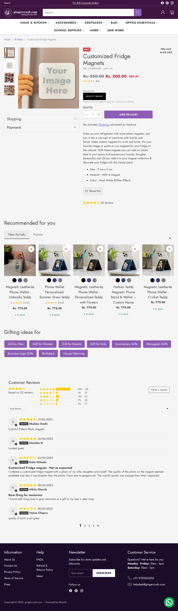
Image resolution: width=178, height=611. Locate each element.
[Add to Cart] (31, 249)
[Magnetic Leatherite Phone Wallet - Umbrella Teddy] (20, 260)
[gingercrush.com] (20, 12)
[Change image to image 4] (9, 90)
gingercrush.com (33, 602)
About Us (9, 560)
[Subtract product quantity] (86, 114)
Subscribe (103, 573)
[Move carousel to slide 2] (172, 238)
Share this (94, 191)
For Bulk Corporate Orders (86, 3)
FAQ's (40, 560)
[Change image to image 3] (9, 78)
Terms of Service (13, 578)
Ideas (40, 576)
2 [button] (85, 526)
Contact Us (10, 566)
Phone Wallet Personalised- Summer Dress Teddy (54, 292)
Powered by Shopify (56, 602)
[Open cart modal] (172, 12)
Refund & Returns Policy (45, 568)
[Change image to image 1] (9, 53)
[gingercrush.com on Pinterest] (167, 3)
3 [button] (89, 526)
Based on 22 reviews (21, 392)
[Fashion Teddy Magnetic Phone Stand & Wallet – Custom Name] (123, 260)
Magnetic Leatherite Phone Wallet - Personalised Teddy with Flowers (89, 294)
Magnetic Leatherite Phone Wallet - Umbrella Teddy (20, 292)
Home (7, 39)
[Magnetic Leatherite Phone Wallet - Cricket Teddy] (158, 260)
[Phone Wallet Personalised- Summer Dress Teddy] (54, 260)
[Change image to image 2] (9, 65)
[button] (117, 91)
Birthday (19, 39)
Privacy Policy (12, 572)
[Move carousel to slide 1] (170, 238)
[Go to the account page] (163, 12)
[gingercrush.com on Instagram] (172, 3)
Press (7, 584)
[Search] (137, 12)
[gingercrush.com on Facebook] (162, 3)
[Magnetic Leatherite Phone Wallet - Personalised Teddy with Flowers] (89, 260)
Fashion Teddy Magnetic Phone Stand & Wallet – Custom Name (123, 294)
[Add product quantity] (99, 114)
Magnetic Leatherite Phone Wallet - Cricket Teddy (158, 292)
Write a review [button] (159, 390)
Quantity (88, 107)
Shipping (103, 125)
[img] (28, 419)
